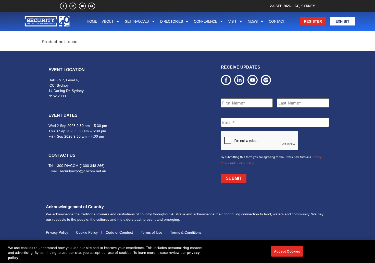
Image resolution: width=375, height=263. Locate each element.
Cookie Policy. (245, 163)
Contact (277, 21)
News (253, 21)
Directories (171, 21)
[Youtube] (82, 6)
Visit (232, 21)
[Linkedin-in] (72, 6)
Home (92, 21)
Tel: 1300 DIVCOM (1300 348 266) (76, 166)
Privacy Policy (57, 232)
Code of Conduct (119, 232)
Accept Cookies (287, 251)
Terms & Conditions (186, 232)
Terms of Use (151, 232)
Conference (205, 21)
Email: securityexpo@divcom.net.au (77, 171)
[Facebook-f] (63, 6)
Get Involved (137, 21)
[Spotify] (91, 6)
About (108, 21)
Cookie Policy (87, 232)
